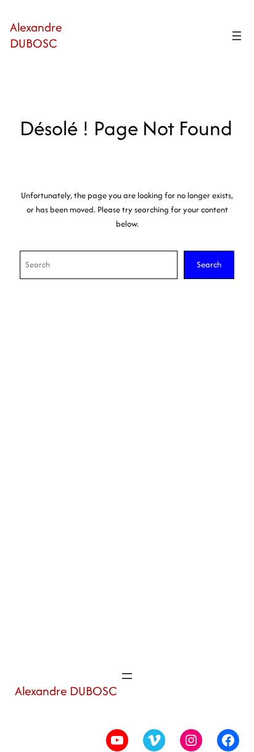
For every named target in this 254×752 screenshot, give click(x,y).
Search (209, 264)
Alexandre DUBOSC (36, 35)
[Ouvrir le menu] (236, 35)
